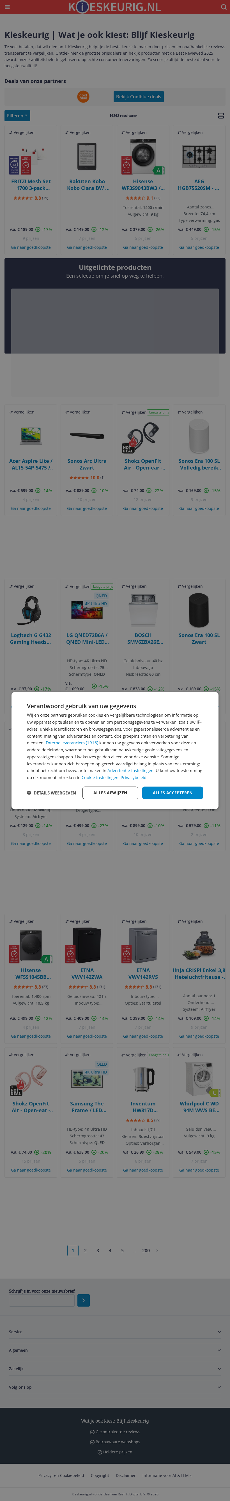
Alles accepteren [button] (172, 792)
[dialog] (115, 750)
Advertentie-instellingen (130, 770)
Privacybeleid (133, 777)
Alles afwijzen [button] (110, 792)
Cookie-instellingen (100, 777)
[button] (51, 793)
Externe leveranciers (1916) (72, 742)
